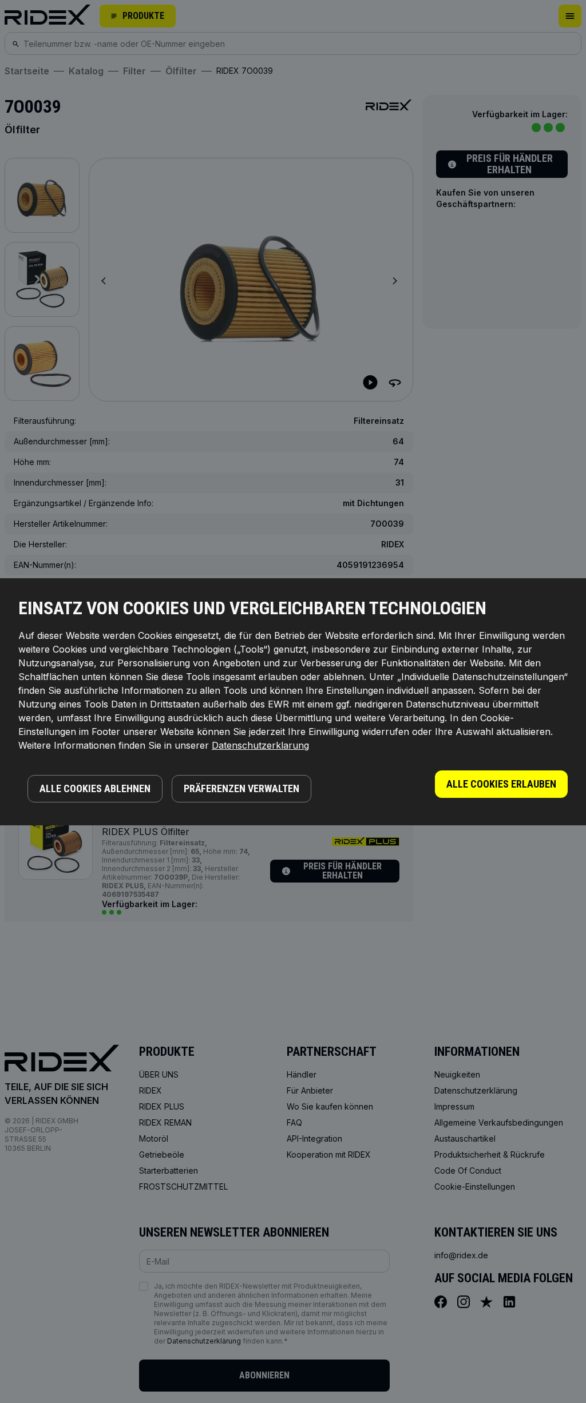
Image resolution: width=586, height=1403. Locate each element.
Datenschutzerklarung (260, 745)
